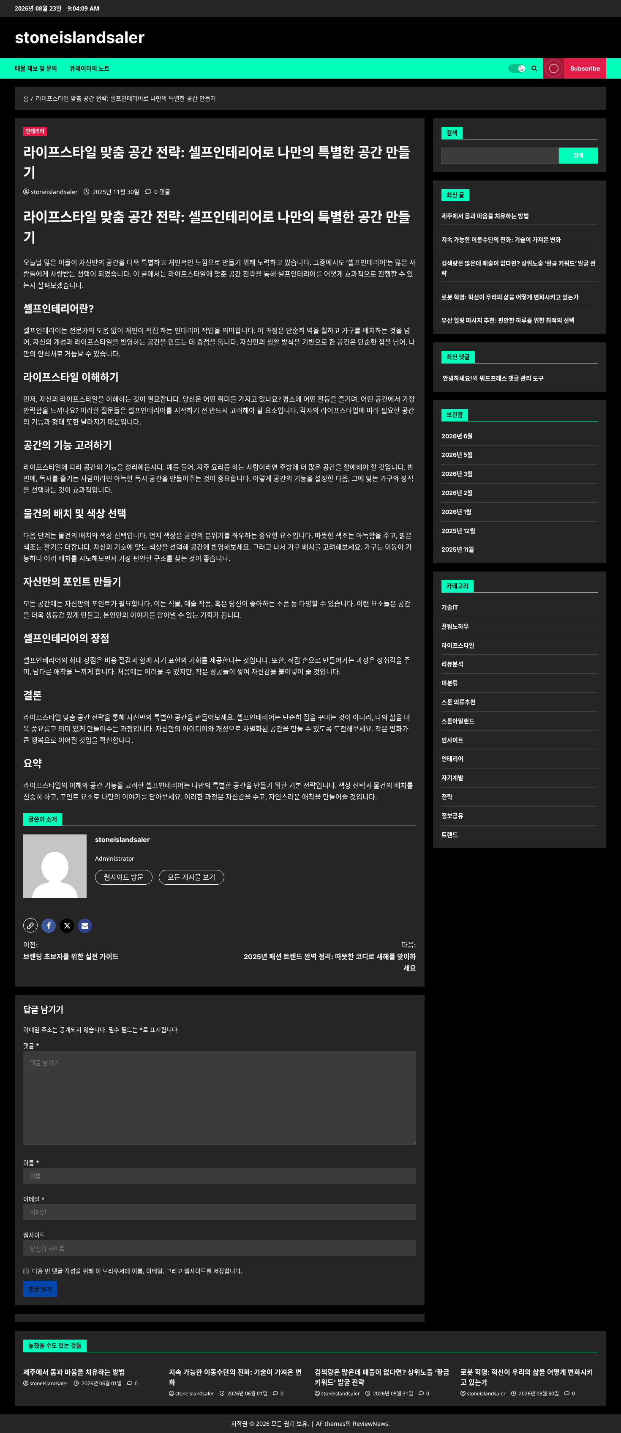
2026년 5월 (457, 454)
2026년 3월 (457, 473)
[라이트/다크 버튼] (516, 68)
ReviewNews (370, 1423)
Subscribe (585, 68)
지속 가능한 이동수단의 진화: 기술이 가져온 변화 (501, 239)
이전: (71, 950)
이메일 (34, 1199)
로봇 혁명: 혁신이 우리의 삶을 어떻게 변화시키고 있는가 (510, 297)
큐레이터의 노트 (89, 68)
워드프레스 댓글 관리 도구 (511, 378)
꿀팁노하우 (455, 626)
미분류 (449, 682)
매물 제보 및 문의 (36, 68)
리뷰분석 (452, 663)
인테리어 (35, 131)
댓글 (31, 1046)
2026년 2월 (457, 492)
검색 (452, 132)
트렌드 (449, 834)
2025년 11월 (457, 549)
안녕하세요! (457, 378)
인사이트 (452, 740)
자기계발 (452, 777)
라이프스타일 (457, 645)
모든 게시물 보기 (191, 877)
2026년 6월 (457, 436)
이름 (31, 1163)
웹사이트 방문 (124, 877)
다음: (330, 956)
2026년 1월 (456, 511)
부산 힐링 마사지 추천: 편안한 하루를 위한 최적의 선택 (508, 320)
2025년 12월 (458, 530)
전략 (446, 796)
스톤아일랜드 (457, 721)
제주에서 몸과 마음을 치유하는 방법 (485, 215)
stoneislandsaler (79, 37)
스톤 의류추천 (458, 702)
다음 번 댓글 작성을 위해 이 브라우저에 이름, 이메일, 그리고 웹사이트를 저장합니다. (137, 1271)
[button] (534, 68)
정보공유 (452, 815)
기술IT (449, 607)
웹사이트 (34, 1235)
